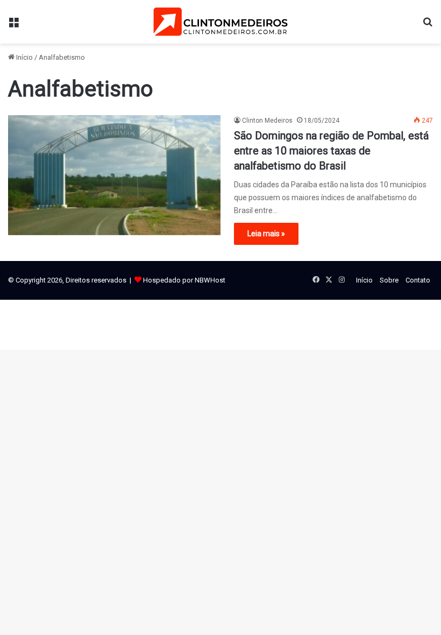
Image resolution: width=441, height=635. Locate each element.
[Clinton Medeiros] (220, 22)
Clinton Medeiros (267, 120)
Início (24, 57)
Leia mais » (266, 233)
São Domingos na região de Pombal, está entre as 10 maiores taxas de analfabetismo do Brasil (331, 150)
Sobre (389, 280)
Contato (418, 280)
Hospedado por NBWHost (184, 280)
